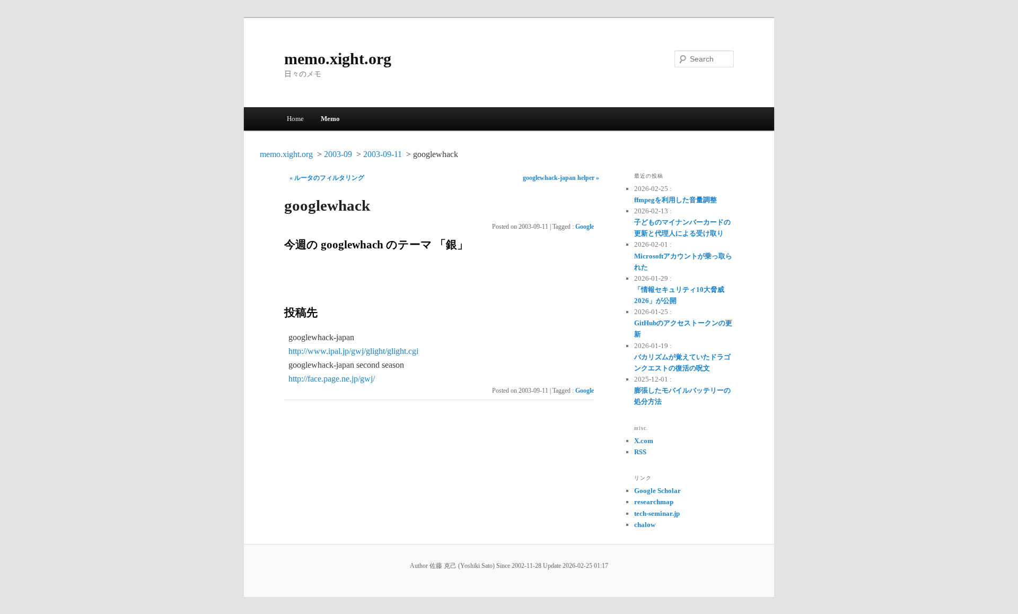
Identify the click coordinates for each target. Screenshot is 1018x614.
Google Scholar (657, 491)
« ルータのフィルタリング (326, 178)
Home (295, 119)
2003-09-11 (382, 154)
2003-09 (338, 154)
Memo (330, 119)
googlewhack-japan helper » (561, 178)
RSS (640, 452)
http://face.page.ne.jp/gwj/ (331, 378)
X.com (643, 441)
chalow (644, 525)
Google (584, 226)
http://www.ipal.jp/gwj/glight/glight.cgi (353, 351)
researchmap (653, 502)
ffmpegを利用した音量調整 (675, 200)
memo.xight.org (337, 58)
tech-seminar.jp (657, 513)
